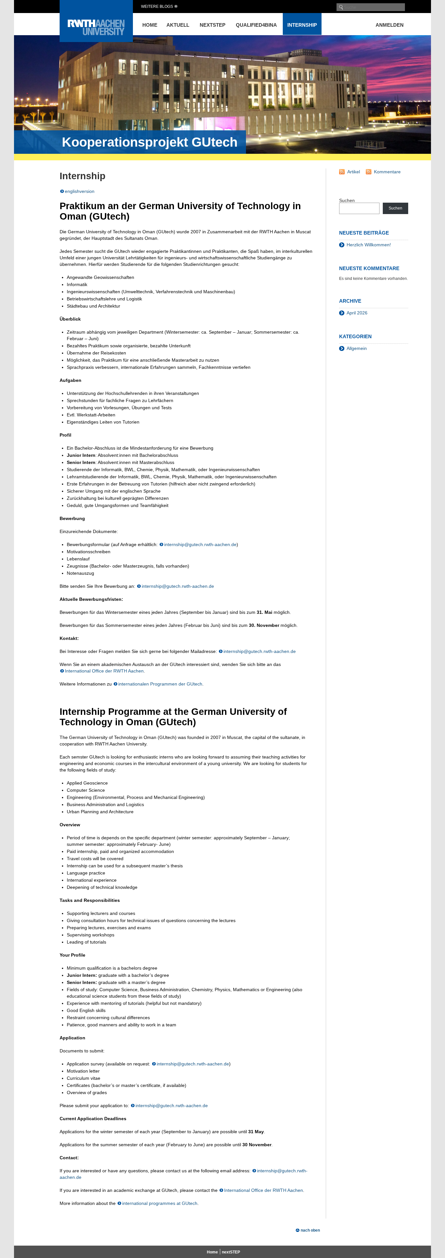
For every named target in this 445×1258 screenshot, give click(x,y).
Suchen (347, 200)
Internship (302, 25)
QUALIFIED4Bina (256, 25)
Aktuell (177, 25)
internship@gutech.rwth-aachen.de (200, 544)
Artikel (353, 171)
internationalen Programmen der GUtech (160, 684)
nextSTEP (212, 25)
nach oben (310, 1230)
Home (149, 25)
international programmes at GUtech (159, 1203)
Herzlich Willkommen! (369, 244)
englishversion (79, 191)
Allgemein (357, 348)
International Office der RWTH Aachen (104, 670)
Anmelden (390, 25)
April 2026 (357, 312)
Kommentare (387, 171)
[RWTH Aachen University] (96, 40)
